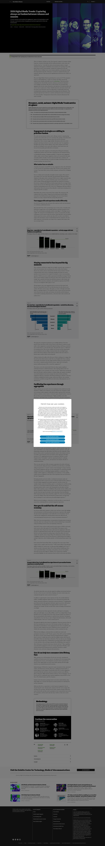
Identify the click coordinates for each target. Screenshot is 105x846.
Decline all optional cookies (52, 439)
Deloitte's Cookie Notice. (57, 431)
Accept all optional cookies (52, 436)
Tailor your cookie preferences (53, 442)
